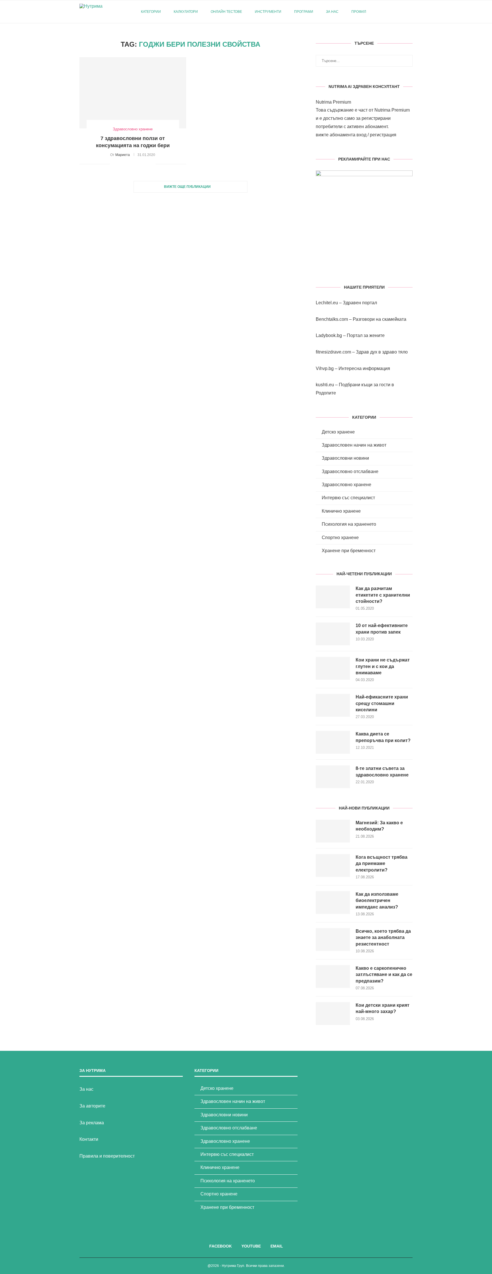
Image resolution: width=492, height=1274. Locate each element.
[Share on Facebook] (121, 164)
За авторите (92, 1106)
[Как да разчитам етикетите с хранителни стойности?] (333, 596)
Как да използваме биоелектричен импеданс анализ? (377, 900)
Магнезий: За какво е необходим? (379, 825)
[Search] (410, 11)
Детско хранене (338, 432)
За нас (332, 12)
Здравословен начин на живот (354, 445)
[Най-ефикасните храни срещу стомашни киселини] (333, 705)
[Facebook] (389, 11)
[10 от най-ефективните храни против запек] (333, 633)
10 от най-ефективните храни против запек (382, 628)
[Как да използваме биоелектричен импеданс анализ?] (333, 902)
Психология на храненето (349, 524)
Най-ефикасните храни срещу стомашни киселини (382, 703)
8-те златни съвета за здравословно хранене (382, 771)
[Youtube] (395, 11)
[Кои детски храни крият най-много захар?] (333, 1013)
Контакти (88, 1139)
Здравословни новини (345, 458)
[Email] (401, 11)
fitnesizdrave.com (333, 352)
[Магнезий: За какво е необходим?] (333, 831)
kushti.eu (325, 384)
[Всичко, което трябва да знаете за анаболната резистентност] (333, 939)
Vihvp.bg (325, 368)
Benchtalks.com (332, 319)
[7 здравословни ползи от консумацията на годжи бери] (132, 92)
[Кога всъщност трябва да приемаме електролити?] (333, 865)
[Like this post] (114, 164)
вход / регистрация (376, 134)
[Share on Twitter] (127, 164)
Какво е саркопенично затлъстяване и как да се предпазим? (384, 974)
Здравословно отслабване (350, 471)
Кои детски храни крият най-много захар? (382, 1008)
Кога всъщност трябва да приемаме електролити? (381, 863)
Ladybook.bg (329, 335)
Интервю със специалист (348, 497)
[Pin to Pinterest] (133, 164)
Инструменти (268, 12)
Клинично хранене (341, 511)
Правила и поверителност (107, 1156)
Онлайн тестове (226, 12)
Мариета (122, 155)
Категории (151, 12)
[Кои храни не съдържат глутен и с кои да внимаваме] (333, 668)
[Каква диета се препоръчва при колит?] (333, 742)
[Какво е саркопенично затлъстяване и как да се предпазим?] (333, 976)
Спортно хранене (340, 537)
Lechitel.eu (327, 302)
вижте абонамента (335, 134)
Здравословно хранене (346, 484)
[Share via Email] (151, 164)
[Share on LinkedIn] (139, 164)
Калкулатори (186, 12)
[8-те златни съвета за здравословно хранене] (333, 776)
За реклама (91, 1122)
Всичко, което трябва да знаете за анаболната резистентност (383, 937)
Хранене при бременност (349, 550)
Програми (303, 12)
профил (358, 12)
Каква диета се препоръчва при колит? (383, 737)
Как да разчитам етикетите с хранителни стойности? (383, 595)
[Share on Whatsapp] (145, 164)
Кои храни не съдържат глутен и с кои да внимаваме (383, 666)
